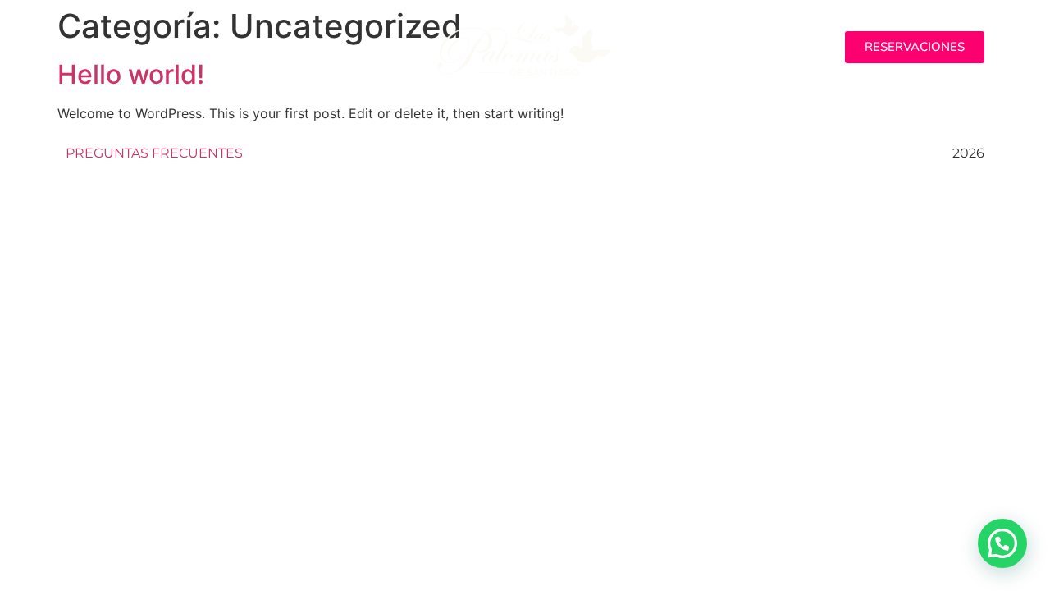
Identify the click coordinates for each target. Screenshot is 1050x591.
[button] (213, 47)
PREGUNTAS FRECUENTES (154, 153)
